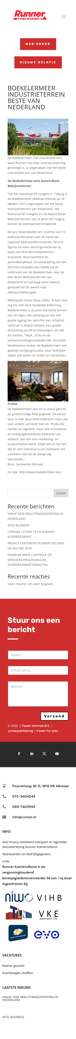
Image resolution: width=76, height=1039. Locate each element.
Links (6, 861)
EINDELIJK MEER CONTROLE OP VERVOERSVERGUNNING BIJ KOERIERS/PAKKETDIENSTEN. (30, 560)
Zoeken (61, 493)
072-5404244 (23, 796)
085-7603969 (23, 807)
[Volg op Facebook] (19, 753)
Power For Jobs (47, 731)
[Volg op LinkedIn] (31, 753)
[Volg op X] (44, 753)
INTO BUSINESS (19, 525)
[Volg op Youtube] (57, 753)
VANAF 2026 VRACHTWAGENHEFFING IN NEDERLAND (30, 998)
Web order (38, 44)
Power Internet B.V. (36, 726)
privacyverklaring (20, 731)
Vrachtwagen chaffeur (17, 973)
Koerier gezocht (13, 966)
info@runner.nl (24, 817)
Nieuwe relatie (38, 62)
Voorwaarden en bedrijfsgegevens (26, 854)
